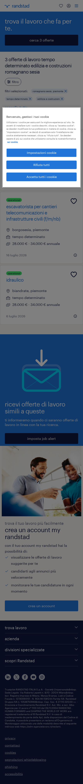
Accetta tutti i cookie (41, 177)
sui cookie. (12, 142)
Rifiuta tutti (41, 165)
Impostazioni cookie (41, 152)
